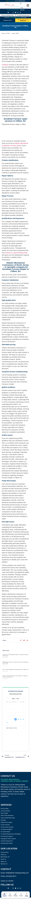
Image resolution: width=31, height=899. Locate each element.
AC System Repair (5, 831)
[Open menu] (28, 5)
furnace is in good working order (16, 253)
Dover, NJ (3, 859)
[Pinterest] (22, 12)
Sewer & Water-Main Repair (8, 817)
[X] (10, 12)
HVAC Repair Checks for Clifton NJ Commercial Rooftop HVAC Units (15, 662)
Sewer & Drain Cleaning (7, 827)
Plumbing (3, 820)
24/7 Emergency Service (23, 20)
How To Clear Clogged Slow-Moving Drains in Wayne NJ (15, 669)
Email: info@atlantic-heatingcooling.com (15, 873)
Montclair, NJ (4, 863)
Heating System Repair (7, 843)
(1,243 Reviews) (10, 1)
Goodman (5, 65)
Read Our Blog (4, 808)
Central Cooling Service (7, 841)
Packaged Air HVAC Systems (8, 838)
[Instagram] (13, 12)
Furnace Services (5, 824)
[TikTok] (18, 12)
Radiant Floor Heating (6, 822)
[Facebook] (8, 12)
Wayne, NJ (3, 861)
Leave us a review (7, 881)
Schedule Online (8, 20)
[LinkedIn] (20, 12)
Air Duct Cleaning (5, 810)
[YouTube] (15, 12)
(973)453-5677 (11, 876)
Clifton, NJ (3, 854)
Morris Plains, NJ (5, 856)
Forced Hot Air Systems (7, 836)
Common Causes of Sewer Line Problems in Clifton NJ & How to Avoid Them (15, 676)
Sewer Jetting (4, 813)
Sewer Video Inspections (7, 815)
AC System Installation (6, 829)
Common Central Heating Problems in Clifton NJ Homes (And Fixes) (15, 655)
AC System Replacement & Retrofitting (11, 834)
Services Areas (4, 852)
